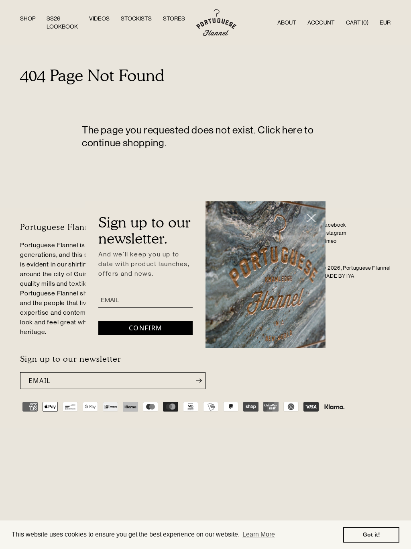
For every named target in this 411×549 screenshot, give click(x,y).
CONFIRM (146, 328)
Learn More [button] (258, 534)
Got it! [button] (371, 534)
